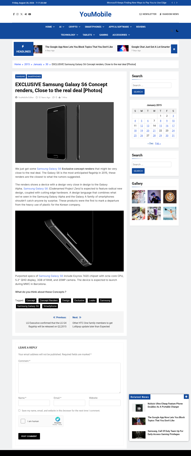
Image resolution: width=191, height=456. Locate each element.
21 (154, 130)
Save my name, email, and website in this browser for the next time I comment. (61, 410)
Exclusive (79, 300)
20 (148, 130)
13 (148, 125)
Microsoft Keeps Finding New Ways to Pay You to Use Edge (136, 3)
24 (173, 130)
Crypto (73, 26)
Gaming (103, 35)
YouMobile (95, 14)
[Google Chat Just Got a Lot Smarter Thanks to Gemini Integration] (112, 48)
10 (173, 120)
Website (93, 398)
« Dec (150, 143)
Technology (68, 35)
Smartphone (50, 306)
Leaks (92, 300)
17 (173, 125)
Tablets (87, 35)
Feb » (158, 143)
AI (60, 26)
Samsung (20, 76)
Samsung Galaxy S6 (49, 168)
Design (66, 300)
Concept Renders (49, 300)
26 (141, 135)
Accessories (120, 35)
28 (154, 135)
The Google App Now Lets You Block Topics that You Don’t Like (68, 46)
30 (167, 135)
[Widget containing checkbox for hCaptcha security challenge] (40, 421)
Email (57, 398)
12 (141, 125)
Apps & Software (119, 26)
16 (167, 125)
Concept (30, 300)
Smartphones (93, 26)
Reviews (140, 26)
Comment (24, 361)
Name (22, 398)
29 (160, 135)
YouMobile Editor (26, 97)
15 (160, 125)
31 (173, 135)
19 (141, 130)
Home (49, 26)
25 (135, 135)
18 (135, 130)
